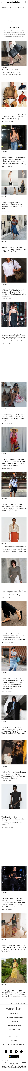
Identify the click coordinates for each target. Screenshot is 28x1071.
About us (14, 1040)
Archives (22, 1003)
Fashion (3, 20)
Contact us (14, 1021)
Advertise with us (14, 1029)
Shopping (10, 20)
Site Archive (14, 1013)
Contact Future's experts (14, 1017)
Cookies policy (14, 1036)
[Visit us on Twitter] (6, 1051)
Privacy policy (14, 1033)
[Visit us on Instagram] (11, 1051)
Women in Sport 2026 (15, 8)
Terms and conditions (14, 1025)
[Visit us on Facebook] (16, 1051)
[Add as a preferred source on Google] (14, 1056)
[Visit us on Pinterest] (21, 1051)
